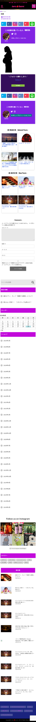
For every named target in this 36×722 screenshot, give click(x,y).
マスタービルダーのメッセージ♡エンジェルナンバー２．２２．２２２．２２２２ (24, 679)
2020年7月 (6, 445)
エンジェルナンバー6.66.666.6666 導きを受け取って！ (9, 207)
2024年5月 (6, 359)
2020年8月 (6, 439)
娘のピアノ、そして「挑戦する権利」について (9, 187)
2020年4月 (6, 452)
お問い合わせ (4, 710)
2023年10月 (7, 390)
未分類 (10, 562)
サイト (3, 255)
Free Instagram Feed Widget (18, 548)
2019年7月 (6, 495)
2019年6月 (6, 501)
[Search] (33, 283)
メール (4, 249)
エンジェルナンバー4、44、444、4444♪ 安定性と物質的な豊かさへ (24, 652)
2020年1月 (6, 464)
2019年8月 (6, 489)
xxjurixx (6, 118)
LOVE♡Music (12, 559)
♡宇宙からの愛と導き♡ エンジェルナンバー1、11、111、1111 (24, 691)
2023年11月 (7, 384)
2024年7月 (6, 353)
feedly (18, 85)
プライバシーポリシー (6, 714)
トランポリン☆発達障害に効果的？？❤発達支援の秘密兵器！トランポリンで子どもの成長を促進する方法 (9, 164)
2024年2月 (6, 378)
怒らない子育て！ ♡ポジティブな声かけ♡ (26, 187)
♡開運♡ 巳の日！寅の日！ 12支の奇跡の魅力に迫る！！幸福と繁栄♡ (9, 145)
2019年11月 (7, 470)
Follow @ (18, 79)
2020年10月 (7, 433)
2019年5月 (6, 507)
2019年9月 (6, 482)
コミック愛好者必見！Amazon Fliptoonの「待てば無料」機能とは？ (24, 640)
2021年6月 (6, 402)
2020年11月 (7, 427)
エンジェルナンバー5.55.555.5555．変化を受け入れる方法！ (26, 207)
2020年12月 (7, 421)
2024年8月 (6, 347)
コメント (5, 227)
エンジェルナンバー (21, 559)
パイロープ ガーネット (24, 143)
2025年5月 (6, 340)
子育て (29, 559)
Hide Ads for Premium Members (18, 706)
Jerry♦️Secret (18, 6)
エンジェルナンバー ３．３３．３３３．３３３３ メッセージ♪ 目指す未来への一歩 (24, 666)
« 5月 (1, 330)
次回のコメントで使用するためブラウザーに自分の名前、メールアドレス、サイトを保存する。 (18, 263)
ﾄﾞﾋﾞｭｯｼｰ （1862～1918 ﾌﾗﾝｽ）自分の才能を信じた (26, 163)
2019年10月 (7, 476)
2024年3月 (6, 371)
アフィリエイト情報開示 (16, 710)
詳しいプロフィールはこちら (19, 38)
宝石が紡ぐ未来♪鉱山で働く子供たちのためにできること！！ (24, 627)
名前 (4, 243)
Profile (30, 706)
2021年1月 (6, 415)
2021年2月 (6, 408)
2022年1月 (6, 396)
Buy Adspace (4, 706)
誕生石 (26, 562)
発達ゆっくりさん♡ (18, 562)
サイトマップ (28, 710)
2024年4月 (6, 365)
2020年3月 (6, 458)
